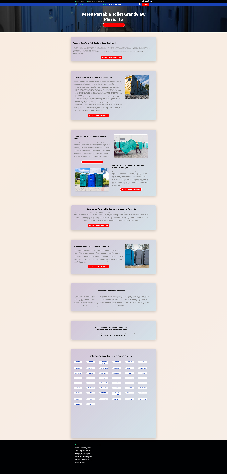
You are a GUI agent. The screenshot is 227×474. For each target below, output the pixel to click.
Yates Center (142, 383)
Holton (78, 383)
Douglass (142, 392)
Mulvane (78, 392)
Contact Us (146, 4)
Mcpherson (104, 387)
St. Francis (143, 387)
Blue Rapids (104, 383)
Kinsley (143, 361)
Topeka (130, 361)
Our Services (114, 4)
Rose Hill (90, 383)
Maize (129, 383)
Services (98, 445)
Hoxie (116, 383)
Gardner (91, 378)
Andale (78, 368)
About (119, 4)
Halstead (116, 368)
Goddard (90, 404)
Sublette (116, 387)
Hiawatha (116, 399)
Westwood (78, 373)
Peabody (78, 399)
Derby (78, 404)
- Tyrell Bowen (120, 305)
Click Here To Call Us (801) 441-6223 (114, 24)
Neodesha (143, 399)
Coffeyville (143, 368)
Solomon (78, 361)
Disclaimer (79, 445)
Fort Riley (104, 373)
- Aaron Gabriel (94, 306)
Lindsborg (130, 378)
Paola (129, 373)
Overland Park (104, 368)
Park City (129, 368)
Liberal (91, 392)
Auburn (91, 373)
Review (108, 4)
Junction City (116, 373)
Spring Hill (104, 378)
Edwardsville (116, 378)
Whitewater (130, 392)
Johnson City (104, 392)
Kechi (142, 378)
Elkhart (104, 399)
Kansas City (91, 399)
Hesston (129, 387)
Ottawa (78, 378)
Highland (90, 361)
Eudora (143, 373)
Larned (78, 387)
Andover (116, 361)
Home (104, 4)
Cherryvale (91, 387)
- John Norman (145, 303)
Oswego (130, 399)
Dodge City (91, 368)
